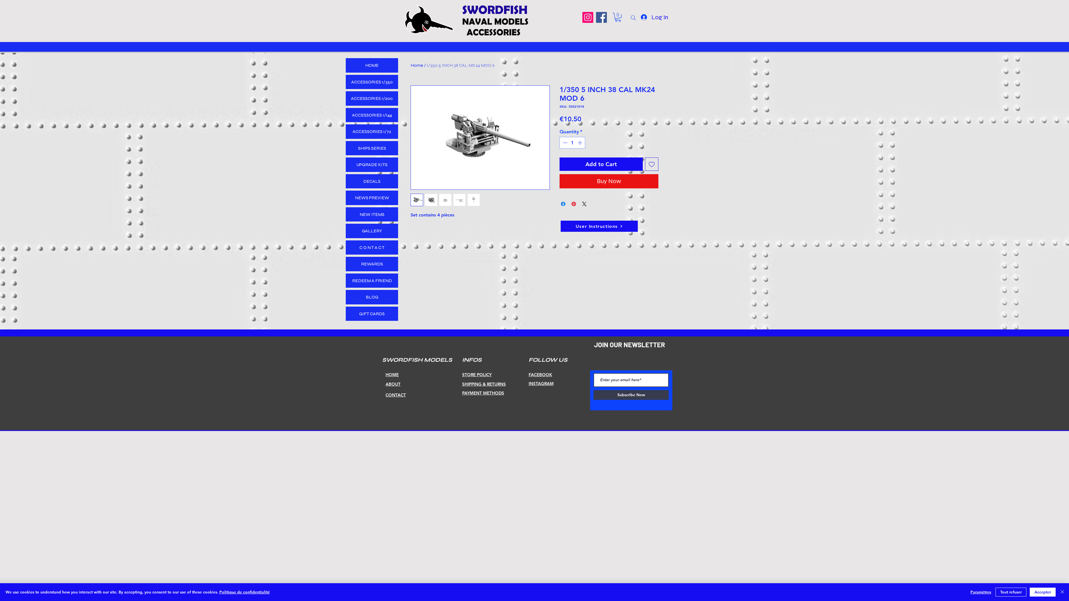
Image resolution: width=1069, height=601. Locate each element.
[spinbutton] (572, 142)
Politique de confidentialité (244, 592)
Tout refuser (1011, 592)
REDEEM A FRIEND (372, 280)
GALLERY (372, 230)
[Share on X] (584, 204)
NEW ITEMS (372, 214)
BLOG (372, 297)
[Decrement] (564, 142)
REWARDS (372, 264)
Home (417, 65)
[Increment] (580, 142)
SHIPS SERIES (372, 148)
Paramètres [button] (980, 592)
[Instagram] (587, 17)
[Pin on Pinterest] (573, 204)
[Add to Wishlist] (651, 164)
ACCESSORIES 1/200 (372, 98)
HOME (372, 65)
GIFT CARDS (372, 313)
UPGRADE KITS (372, 164)
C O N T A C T (371, 247)
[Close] (1062, 592)
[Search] (633, 18)
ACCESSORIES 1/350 (372, 82)
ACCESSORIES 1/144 (372, 115)
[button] (618, 17)
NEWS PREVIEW (372, 197)
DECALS (372, 181)
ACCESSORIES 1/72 (372, 131)
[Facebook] (601, 17)
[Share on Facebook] (563, 204)
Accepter (1042, 592)
